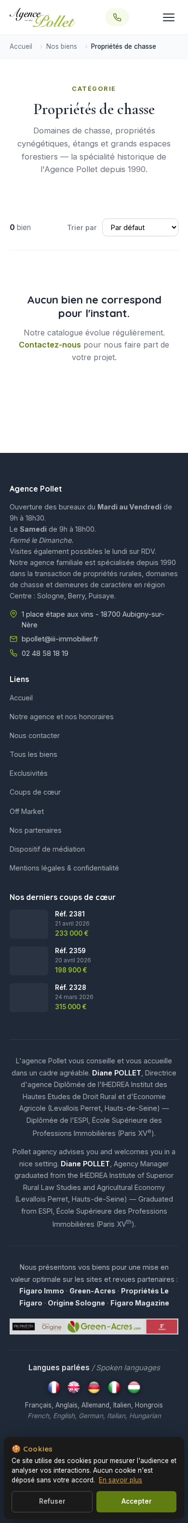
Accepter (136, 1501)
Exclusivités (29, 773)
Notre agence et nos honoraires (62, 716)
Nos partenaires (36, 830)
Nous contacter (35, 735)
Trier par (82, 227)
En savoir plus (120, 1480)
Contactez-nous (50, 344)
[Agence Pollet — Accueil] (42, 17)
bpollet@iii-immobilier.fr (60, 639)
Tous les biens (33, 754)
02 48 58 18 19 (45, 653)
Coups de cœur (35, 792)
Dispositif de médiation (47, 849)
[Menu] (168, 17)
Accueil (21, 46)
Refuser (52, 1501)
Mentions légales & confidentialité (64, 868)
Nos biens (61, 46)
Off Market (27, 811)
